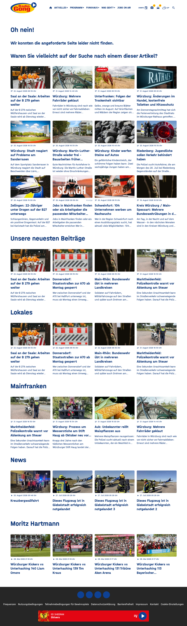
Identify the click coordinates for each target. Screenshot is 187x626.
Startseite (50, 7)
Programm (76, 7)
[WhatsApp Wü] (106, 594)
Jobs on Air (124, 7)
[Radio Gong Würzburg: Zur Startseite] (24, 7)
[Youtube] (97, 594)
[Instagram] (89, 594)
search (173, 7)
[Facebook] (80, 594)
